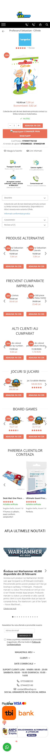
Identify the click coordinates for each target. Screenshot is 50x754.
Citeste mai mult (9, 608)
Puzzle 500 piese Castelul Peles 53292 (36, 296)
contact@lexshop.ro (26, 689)
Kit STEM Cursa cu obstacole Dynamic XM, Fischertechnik (13, 382)
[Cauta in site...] (47, 24)
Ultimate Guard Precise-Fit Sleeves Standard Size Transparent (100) (13, 419)
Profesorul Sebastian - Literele (36, 249)
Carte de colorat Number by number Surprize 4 (13, 344)
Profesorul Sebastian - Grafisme (13, 249)
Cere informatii (35, 150)
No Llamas (13, 295)
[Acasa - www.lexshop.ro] (25, 15)
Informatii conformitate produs (17, 213)
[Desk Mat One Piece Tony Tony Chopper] (13, 478)
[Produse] (3, 25)
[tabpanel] (25, 75)
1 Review (31, 48)
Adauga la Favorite (14, 150)
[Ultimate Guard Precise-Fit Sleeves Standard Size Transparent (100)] (36, 478)
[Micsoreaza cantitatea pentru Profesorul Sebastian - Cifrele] (10, 125)
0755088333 (26, 681)
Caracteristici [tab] (9, 219)
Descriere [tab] (8, 197)
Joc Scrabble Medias (36, 380)
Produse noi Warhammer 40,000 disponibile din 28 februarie (22, 573)
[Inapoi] (2, 31)
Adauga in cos (33, 125)
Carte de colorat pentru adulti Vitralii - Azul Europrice (36, 344)
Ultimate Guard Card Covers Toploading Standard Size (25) (36, 419)
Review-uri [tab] (9, 225)
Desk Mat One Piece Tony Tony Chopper (22, 498)
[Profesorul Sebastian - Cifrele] (25, 75)
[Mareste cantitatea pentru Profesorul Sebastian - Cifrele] (18, 125)
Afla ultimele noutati (25, 530)
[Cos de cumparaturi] (40, 24)
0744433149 (26, 685)
